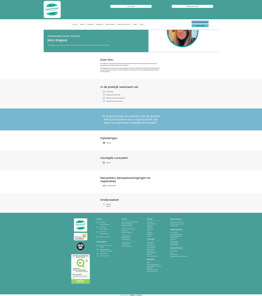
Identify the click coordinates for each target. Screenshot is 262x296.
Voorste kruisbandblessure (153, 264)
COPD (148, 262)
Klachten (82, 24)
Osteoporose (150, 229)
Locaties (135, 24)
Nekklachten (150, 222)
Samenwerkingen (174, 243)
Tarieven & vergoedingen (176, 234)
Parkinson (149, 236)
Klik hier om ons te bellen (200, 22)
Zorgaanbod (90, 24)
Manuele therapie (151, 245)
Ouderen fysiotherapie (152, 271)
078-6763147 (102, 227)
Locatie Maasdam (103, 253)
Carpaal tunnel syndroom (123, 24)
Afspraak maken (200, 25)
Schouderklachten (151, 223)
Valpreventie (150, 267)
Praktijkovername (174, 244)
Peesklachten (150, 234)
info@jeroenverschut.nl (104, 236)
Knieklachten (150, 227)
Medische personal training (176, 222)
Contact (141, 24)
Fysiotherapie (150, 242)
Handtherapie (150, 251)
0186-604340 (102, 231)
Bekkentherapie (150, 249)
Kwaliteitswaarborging (175, 236)
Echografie (149, 254)
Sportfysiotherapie (151, 252)
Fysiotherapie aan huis (152, 256)
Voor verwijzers (174, 232)
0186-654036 (102, 222)
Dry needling (150, 244)
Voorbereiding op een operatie (154, 266)
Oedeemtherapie (151, 247)
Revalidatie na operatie (152, 269)
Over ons (75, 24)
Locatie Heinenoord (104, 255)
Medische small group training (177, 224)
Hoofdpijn (149, 232)
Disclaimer (172, 239)
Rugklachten (150, 225)
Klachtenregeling (174, 237)
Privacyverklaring (174, 241)
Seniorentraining (174, 225)
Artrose (149, 230)
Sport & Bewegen (110, 24)
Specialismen (99, 24)
